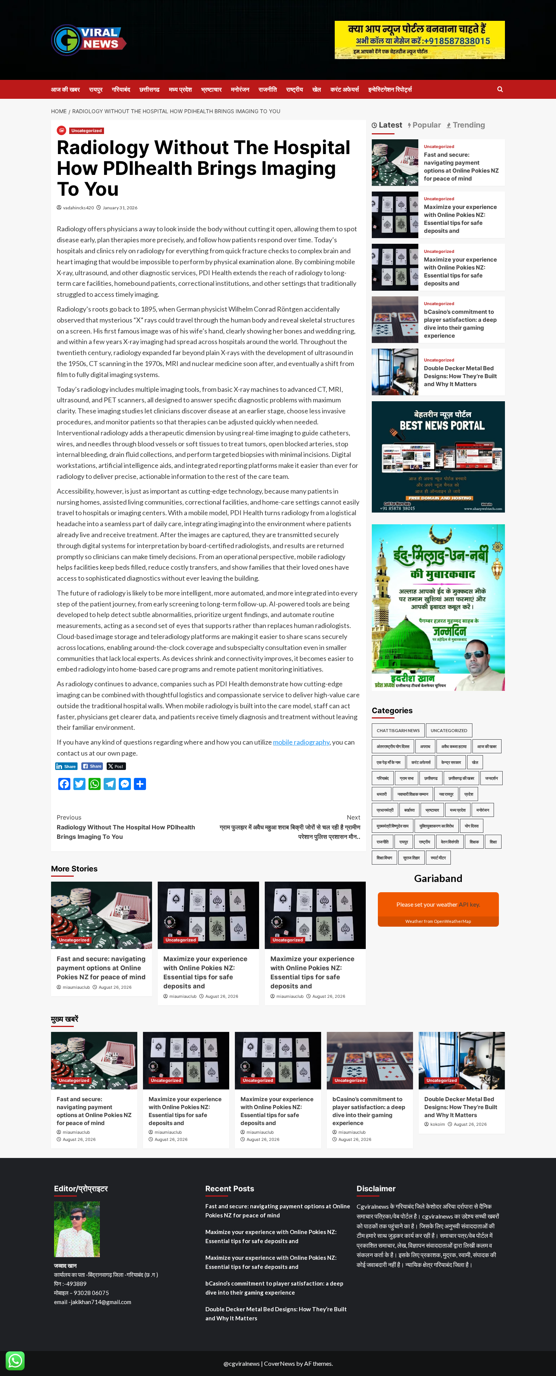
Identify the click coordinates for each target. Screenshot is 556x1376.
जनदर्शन (491, 778)
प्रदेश (468, 794)
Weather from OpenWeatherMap (438, 921)
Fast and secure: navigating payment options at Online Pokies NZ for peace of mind (101, 968)
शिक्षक (474, 841)
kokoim (437, 1124)
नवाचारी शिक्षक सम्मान (413, 794)
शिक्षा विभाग (384, 857)
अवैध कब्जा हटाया (453, 746)
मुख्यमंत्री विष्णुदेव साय (392, 825)
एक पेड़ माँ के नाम (389, 762)
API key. (469, 904)
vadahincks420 (78, 207)
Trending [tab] (468, 124)
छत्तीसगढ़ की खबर (461, 778)
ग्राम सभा (406, 778)
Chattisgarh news (398, 730)
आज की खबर (65, 89)
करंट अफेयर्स (345, 89)
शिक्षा (493, 841)
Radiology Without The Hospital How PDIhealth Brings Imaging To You (126, 826)
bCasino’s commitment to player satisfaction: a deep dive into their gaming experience (274, 1288)
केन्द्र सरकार (451, 762)
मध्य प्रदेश (180, 89)
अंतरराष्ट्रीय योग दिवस (393, 746)
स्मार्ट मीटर (438, 857)
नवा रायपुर (446, 794)
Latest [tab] (389, 124)
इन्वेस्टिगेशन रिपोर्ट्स (390, 89)
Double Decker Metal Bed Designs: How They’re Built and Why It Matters (460, 376)
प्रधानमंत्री (385, 809)
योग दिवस (471, 825)
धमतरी (382, 794)
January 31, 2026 (120, 207)
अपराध (425, 746)
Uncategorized (86, 130)
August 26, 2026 (115, 987)
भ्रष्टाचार (211, 89)
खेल (316, 89)
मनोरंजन (240, 89)
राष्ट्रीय (294, 89)
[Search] (500, 89)
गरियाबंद (121, 89)
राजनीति (268, 89)
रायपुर (96, 89)
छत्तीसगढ (150, 89)
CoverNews (279, 1363)
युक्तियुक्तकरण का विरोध (436, 825)
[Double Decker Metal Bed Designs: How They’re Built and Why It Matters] (395, 371)
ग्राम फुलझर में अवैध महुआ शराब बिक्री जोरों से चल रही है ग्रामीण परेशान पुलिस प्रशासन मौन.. (290, 826)
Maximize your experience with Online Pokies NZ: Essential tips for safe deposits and (271, 1236)
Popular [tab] (426, 124)
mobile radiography (301, 742)
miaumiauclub (76, 987)
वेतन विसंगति (450, 841)
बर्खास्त (409, 809)
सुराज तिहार (411, 857)
